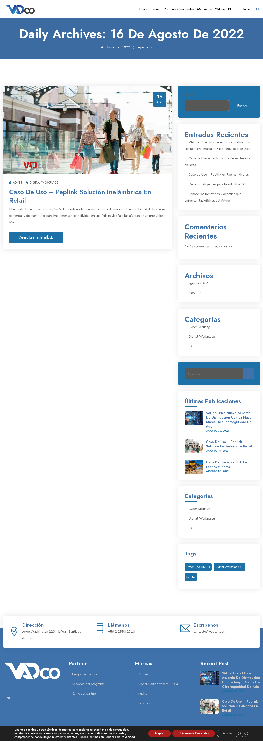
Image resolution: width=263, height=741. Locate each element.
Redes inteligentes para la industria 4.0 (217, 184)
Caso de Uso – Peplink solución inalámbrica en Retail (80, 196)
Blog (231, 9)
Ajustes (228, 733)
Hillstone (144, 703)
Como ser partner (84, 693)
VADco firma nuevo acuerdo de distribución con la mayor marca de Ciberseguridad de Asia (229, 420)
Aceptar (159, 733)
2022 (126, 47)
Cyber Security (199, 327)
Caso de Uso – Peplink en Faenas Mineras (219, 174)
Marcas (202, 9)
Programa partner (84, 674)
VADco (220, 9)
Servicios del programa (88, 684)
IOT (191, 346)
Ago (159, 102)
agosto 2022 (198, 283)
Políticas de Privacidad (120, 737)
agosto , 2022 (217, 431)
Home (143, 9)
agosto (142, 47)
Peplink (143, 674)
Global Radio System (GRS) (158, 684)
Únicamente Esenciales (194, 733)
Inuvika (142, 693)
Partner (156, 9)
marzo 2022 (197, 293)
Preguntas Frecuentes (179, 9)
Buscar (189, 95)
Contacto (244, 9)
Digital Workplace (44, 182)
